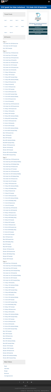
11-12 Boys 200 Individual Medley (10, 186)
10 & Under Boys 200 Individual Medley (12, 161)
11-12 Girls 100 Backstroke (9, 86)
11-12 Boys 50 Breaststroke (9, 82)
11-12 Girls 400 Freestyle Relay (10, 94)
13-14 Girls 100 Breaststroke (9, 120)
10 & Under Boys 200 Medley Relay (11, 164)
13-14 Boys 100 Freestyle (9, 307)
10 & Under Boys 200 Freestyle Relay (11, 270)
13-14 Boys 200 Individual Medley (10, 314)
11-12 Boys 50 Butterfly (8, 84)
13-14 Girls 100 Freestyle (8, 319)
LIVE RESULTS (38, 27)
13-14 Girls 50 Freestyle (8, 232)
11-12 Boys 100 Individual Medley (10, 285)
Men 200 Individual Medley (9, 341)
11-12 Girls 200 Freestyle (8, 299)
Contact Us (23, 390)
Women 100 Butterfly (8, 147)
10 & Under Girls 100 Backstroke (10, 62)
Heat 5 (5, 26)
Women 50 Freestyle (7, 256)
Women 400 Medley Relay (9, 254)
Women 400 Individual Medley (10, 152)
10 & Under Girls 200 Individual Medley (12, 173)
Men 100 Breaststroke (8, 133)
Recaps (6, 371)
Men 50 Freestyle (7, 244)
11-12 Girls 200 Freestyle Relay (10, 302)
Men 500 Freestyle (7, 246)
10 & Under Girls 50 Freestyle (9, 181)
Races (5, 366)
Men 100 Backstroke (8, 237)
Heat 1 (5, 20)
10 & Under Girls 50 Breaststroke (10, 67)
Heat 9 (5, 32)
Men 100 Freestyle (7, 331)
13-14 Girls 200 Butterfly (8, 324)
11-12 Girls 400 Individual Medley (10, 96)
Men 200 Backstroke (8, 336)
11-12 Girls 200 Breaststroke (9, 91)
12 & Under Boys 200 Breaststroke (11, 104)
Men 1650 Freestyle (7, 333)
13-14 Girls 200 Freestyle (8, 125)
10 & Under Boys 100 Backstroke (10, 53)
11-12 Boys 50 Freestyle (8, 193)
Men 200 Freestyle (7, 137)
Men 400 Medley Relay (8, 241)
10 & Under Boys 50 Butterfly (9, 60)
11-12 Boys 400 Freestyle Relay (10, 77)
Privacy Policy (37, 390)
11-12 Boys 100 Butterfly (8, 282)
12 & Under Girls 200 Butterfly (10, 210)
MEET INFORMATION (38, 30)
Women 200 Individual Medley (10, 355)
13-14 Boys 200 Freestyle (9, 113)
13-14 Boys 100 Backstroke (9, 212)
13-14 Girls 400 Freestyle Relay (10, 328)
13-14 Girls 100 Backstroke (9, 224)
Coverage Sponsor (8, 376)
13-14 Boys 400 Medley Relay (9, 217)
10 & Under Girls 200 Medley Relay (11, 176)
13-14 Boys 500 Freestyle (9, 222)
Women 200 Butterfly (8, 353)
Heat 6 (11, 26)
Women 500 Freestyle (8, 258)
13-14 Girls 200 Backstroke (9, 321)
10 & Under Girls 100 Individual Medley (12, 275)
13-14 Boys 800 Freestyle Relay (10, 118)
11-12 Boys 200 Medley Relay (9, 188)
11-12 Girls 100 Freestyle (8, 89)
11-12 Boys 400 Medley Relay (9, 292)
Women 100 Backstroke (8, 249)
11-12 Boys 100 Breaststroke (9, 183)
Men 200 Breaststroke (8, 239)
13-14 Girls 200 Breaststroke (9, 227)
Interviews (6, 368)
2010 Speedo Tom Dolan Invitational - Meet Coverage (38, 24)
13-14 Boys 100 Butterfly (8, 111)
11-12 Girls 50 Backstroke (9, 203)
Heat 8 (22, 26)
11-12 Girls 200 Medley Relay (9, 200)
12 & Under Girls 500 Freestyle (10, 46)
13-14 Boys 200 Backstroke (9, 309)
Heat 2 (11, 20)
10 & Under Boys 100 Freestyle (10, 55)
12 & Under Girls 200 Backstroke (10, 43)
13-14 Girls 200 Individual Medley (10, 326)
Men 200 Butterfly (7, 338)
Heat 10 (11, 32)
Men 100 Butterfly (7, 135)
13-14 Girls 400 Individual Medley (10, 128)
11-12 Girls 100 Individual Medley (10, 297)
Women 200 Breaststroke (9, 251)
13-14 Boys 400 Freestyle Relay (10, 316)
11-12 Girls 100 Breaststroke (9, 195)
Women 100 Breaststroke (9, 145)
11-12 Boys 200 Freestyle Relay (10, 290)
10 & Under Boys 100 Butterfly (10, 263)
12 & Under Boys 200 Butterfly (10, 207)
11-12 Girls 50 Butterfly (8, 101)
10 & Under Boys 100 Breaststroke (11, 159)
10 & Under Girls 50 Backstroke (10, 178)
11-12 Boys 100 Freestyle (9, 74)
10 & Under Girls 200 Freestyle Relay (11, 280)
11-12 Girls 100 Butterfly (8, 294)
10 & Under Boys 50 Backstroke (10, 166)
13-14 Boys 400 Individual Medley (10, 116)
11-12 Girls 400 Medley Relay (9, 304)
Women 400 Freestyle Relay (9, 358)
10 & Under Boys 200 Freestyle (10, 268)
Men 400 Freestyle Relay (8, 343)
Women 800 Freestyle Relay (9, 154)
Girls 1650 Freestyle (7, 48)
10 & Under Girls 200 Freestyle (10, 278)
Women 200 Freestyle (8, 150)
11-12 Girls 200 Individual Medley (10, 198)
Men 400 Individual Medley (9, 140)
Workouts (6, 373)
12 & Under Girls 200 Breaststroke (11, 106)
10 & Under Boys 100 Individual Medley (12, 265)
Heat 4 (22, 20)
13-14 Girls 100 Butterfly (8, 123)
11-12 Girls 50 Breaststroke (9, 99)
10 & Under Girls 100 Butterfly (10, 273)
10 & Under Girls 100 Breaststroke (11, 171)
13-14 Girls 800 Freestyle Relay (10, 130)
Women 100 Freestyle (8, 345)
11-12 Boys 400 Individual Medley (10, 79)
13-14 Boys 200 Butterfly (8, 311)
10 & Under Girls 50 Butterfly (9, 70)
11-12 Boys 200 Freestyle (9, 287)
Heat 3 (17, 20)
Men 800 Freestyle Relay (8, 142)
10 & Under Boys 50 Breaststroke (11, 57)
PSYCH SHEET (38, 33)
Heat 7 (17, 26)
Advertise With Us (45, 390)
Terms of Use (30, 390)
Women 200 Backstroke (8, 350)
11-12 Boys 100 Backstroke (9, 72)
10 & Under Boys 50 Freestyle (10, 169)
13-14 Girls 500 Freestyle (8, 234)
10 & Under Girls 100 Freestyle (10, 65)
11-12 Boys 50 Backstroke (9, 191)
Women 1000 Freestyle (8, 348)
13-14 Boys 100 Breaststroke (9, 108)
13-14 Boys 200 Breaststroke (9, 215)
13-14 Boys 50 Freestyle (8, 220)
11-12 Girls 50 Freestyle (8, 205)
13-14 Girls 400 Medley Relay (9, 229)
